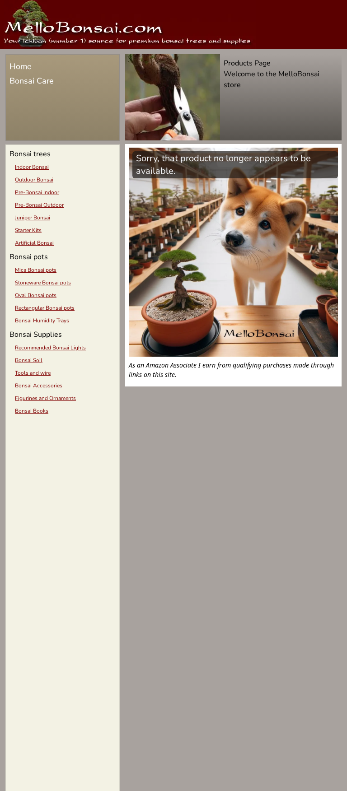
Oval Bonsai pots (35, 295)
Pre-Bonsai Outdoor (39, 205)
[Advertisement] (62, 483)
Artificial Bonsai (34, 243)
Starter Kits (28, 230)
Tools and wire (33, 373)
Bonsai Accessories (38, 385)
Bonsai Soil (28, 360)
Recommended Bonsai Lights (50, 347)
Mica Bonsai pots (35, 270)
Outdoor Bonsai (34, 179)
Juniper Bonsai (32, 217)
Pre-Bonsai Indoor (37, 192)
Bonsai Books (31, 410)
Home (20, 66)
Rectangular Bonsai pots (45, 308)
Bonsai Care (31, 80)
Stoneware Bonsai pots (43, 282)
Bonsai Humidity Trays (42, 320)
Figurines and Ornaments (45, 398)
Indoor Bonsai (32, 167)
